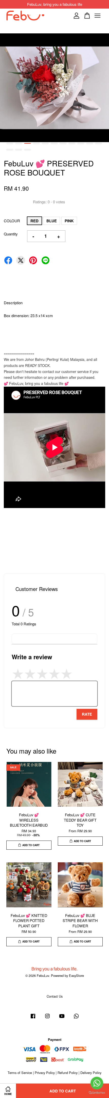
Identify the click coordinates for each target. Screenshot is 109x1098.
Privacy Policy (45, 1072)
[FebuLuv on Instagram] (47, 1018)
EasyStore (76, 975)
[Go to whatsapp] (96, 1083)
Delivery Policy (90, 1072)
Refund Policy (68, 1072)
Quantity (11, 233)
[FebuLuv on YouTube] (61, 1018)
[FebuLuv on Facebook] (33, 1018)
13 (18, 149)
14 (27, 149)
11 (98, 143)
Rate (87, 714)
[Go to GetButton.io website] (97, 1092)
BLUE (51, 221)
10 (89, 143)
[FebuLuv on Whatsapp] (76, 1018)
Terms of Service (20, 1072)
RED (34, 221)
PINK (69, 221)
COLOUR (12, 220)
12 (10, 149)
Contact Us (55, 996)
